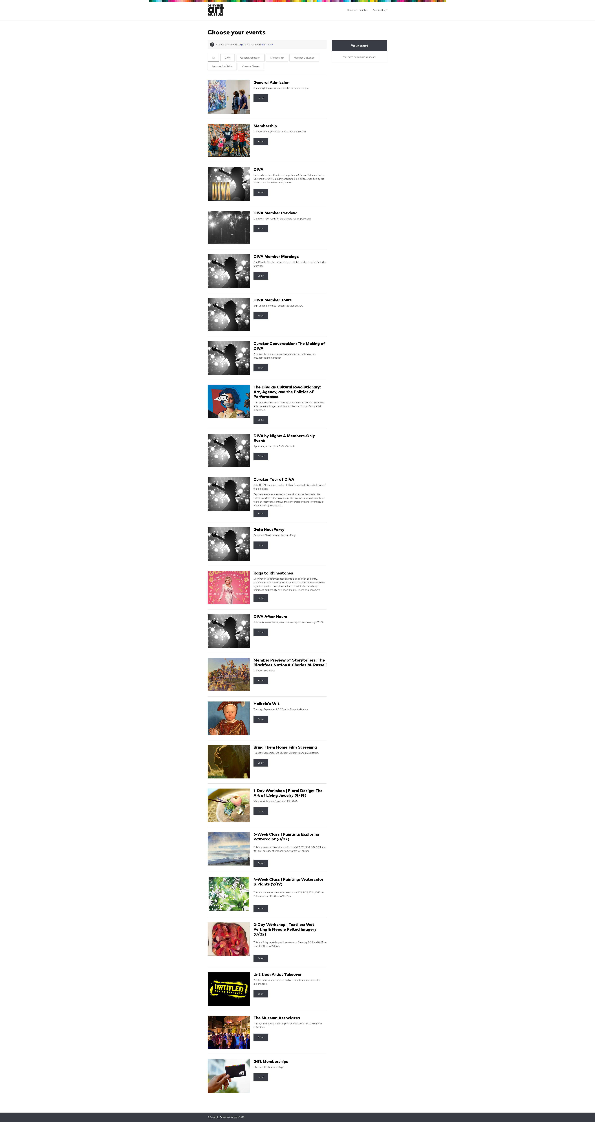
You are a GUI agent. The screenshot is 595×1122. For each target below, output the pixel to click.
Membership (277, 57)
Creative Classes (251, 66)
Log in (241, 44)
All (213, 57)
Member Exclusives (304, 57)
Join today (267, 44)
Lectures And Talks (222, 66)
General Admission (250, 57)
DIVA (227, 57)
